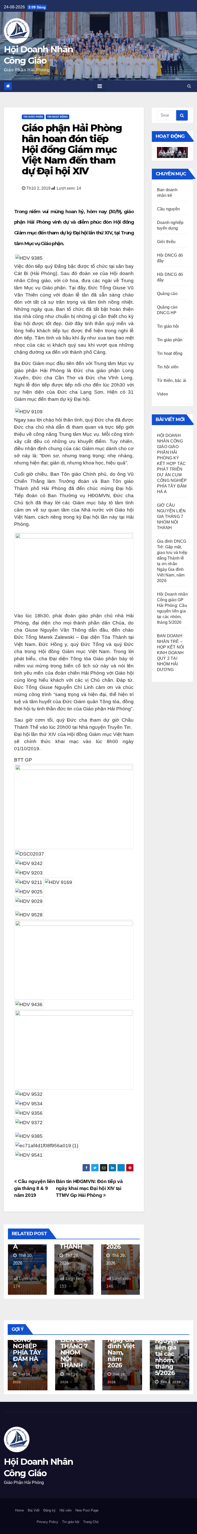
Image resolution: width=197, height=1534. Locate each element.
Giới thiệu (166, 242)
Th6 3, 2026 (170, 1382)
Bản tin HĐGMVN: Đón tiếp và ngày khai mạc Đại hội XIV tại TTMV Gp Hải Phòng (89, 1188)
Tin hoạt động (57, 116)
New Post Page (86, 1510)
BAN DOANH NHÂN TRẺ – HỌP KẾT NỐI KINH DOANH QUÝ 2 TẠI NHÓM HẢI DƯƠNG (170, 653)
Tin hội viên (168, 367)
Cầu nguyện (168, 209)
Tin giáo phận (33, 116)
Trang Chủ (90, 1522)
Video (162, 394)
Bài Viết (34, 1510)
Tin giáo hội (168, 326)
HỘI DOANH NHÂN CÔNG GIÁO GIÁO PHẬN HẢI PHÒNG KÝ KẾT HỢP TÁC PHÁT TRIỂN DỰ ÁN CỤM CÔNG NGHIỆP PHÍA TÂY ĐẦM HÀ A (172, 463)
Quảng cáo (167, 293)
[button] (189, 86)
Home (19, 1510)
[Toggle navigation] (99, 86)
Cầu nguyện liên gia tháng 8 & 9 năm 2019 (34, 1188)
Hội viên (66, 1510)
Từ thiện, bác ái (171, 380)
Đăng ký (49, 1510)
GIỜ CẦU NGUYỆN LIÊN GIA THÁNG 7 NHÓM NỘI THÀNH (171, 516)
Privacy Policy (47, 1522)
